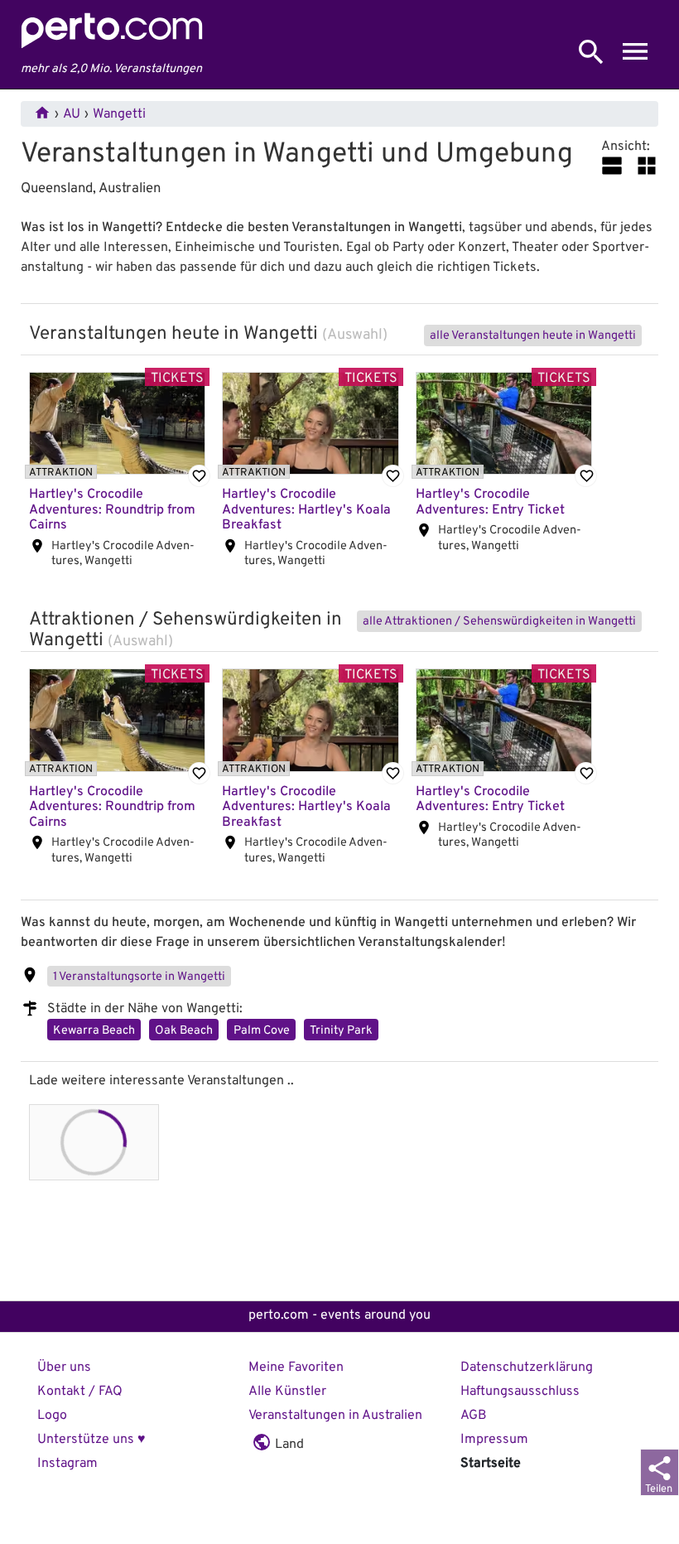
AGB (473, 1415)
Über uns (64, 1367)
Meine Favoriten (296, 1367)
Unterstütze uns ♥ (91, 1439)
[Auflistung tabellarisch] (646, 165)
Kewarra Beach (94, 1031)
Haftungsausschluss (520, 1391)
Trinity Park (341, 1031)
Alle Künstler (287, 1391)
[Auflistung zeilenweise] (612, 165)
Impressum (494, 1439)
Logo (52, 1415)
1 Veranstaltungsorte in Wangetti (139, 977)
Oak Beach (184, 1031)
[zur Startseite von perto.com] (112, 44)
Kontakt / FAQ (80, 1391)
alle (533, 336)
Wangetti (119, 114)
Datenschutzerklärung (526, 1367)
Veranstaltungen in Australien (335, 1415)
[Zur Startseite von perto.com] (42, 114)
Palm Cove (262, 1031)
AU (71, 114)
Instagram (67, 1463)
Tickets (177, 378)
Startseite (490, 1463)
